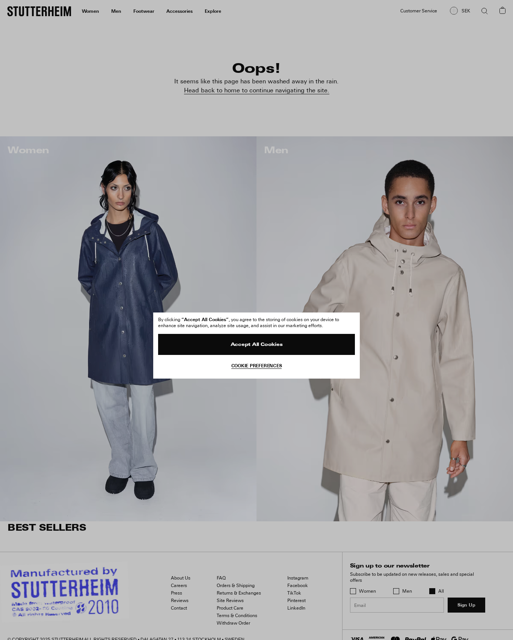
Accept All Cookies (257, 345)
